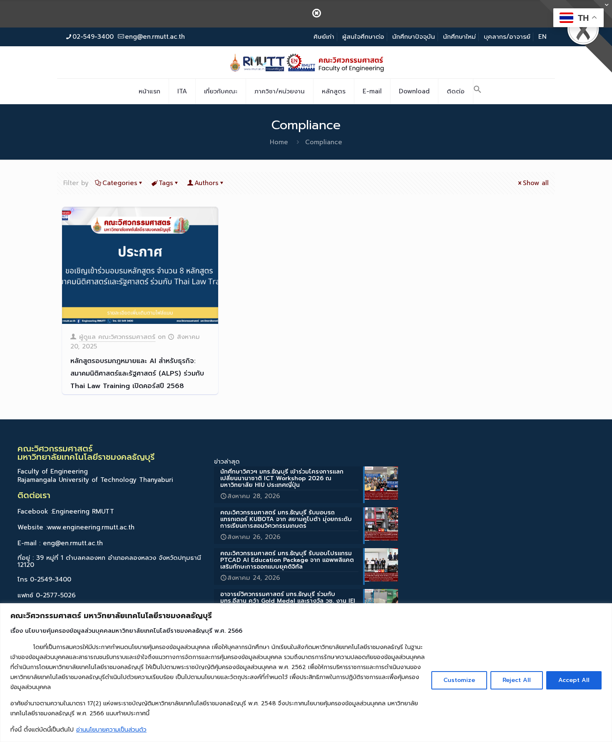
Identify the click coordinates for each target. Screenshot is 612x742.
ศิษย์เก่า (323, 36)
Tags (166, 183)
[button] (477, 91)
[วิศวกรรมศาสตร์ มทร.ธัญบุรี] (306, 62)
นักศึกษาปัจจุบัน (413, 36)
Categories (119, 183)
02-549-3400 (93, 36)
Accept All (574, 680)
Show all (536, 183)
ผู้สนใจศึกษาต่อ (363, 36)
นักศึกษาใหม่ (459, 36)
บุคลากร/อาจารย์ (507, 36)
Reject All (517, 680)
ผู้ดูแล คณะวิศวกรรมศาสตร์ (117, 336)
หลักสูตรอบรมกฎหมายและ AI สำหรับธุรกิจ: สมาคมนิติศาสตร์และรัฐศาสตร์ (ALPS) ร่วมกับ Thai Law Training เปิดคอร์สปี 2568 (137, 373)
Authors (206, 183)
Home (279, 142)
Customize (459, 680)
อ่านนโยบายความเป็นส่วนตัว (111, 729)
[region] (306, 672)
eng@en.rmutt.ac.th (155, 36)
